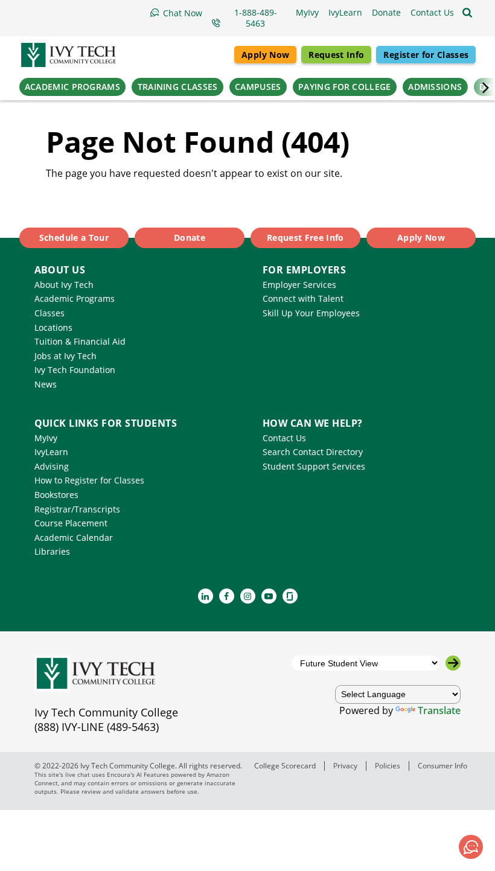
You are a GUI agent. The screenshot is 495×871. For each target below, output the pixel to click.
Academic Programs (74, 298)
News (45, 384)
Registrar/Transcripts (77, 509)
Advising (51, 466)
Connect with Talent (303, 298)
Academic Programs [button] (72, 86)
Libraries (52, 551)
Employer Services (299, 284)
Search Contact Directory (313, 452)
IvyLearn (51, 452)
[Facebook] (226, 596)
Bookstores (56, 494)
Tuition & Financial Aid (80, 341)
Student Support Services (314, 466)
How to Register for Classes (89, 480)
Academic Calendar (73, 537)
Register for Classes (425, 54)
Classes (49, 313)
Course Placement (70, 523)
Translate (439, 710)
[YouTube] (268, 596)
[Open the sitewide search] (467, 12)
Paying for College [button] (344, 86)
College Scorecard (285, 766)
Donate (189, 237)
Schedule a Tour (74, 237)
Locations (53, 327)
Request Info (336, 54)
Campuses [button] (258, 86)
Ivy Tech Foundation (74, 369)
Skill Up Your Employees (311, 313)
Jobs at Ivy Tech (65, 356)
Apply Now (265, 54)
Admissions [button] (435, 86)
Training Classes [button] (178, 86)
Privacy (345, 766)
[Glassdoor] (290, 596)
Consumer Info (442, 766)
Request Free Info (305, 237)
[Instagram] (247, 596)
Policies (387, 766)
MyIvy (45, 438)
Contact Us (284, 438)
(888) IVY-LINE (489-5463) (96, 726)
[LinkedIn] (205, 596)
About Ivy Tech (64, 284)
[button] (432, 12)
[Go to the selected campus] (453, 663)
